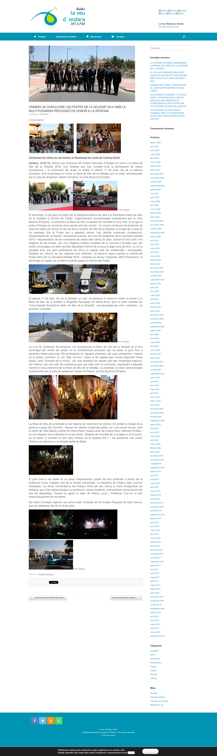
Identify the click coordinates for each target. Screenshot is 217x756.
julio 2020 (154, 428)
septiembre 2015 (157, 635)
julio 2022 (154, 334)
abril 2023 (154, 299)
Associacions (156, 662)
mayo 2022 (155, 342)
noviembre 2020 (157, 412)
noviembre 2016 (157, 600)
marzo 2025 (155, 209)
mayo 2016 (155, 624)
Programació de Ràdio (66, 36)
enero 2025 (155, 216)
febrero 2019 (155, 494)
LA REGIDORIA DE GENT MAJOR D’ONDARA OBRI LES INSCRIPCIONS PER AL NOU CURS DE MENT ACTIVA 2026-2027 (167, 114)
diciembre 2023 (156, 267)
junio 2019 (154, 479)
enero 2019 (155, 498)
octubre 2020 (155, 416)
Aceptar (150, 751)
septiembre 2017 (157, 561)
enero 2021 (155, 404)
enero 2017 (155, 592)
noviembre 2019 (157, 459)
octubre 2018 (155, 510)
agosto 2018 (155, 518)
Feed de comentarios (159, 701)
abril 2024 (154, 252)
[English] (182, 10)
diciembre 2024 (156, 220)
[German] (171, 13)
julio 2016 (154, 616)
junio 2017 (154, 573)
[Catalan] (163, 10)
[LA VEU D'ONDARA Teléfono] (58, 720)
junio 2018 (154, 526)
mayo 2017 (155, 577)
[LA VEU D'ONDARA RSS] (50, 720)
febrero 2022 (155, 353)
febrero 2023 (155, 306)
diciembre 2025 (156, 173)
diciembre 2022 (156, 314)
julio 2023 (154, 287)
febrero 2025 (155, 212)
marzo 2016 (155, 632)
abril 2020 (154, 440)
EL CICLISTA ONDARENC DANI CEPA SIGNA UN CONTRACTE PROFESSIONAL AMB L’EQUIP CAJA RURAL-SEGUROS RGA (169, 76)
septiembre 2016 (157, 608)
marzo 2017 (155, 585)
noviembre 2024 (157, 224)
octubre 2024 (155, 228)
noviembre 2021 (157, 365)
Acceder (153, 693)
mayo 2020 (155, 436)
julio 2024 (154, 240)
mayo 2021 (155, 389)
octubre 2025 (155, 181)
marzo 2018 (155, 538)
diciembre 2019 (156, 455)
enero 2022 (155, 357)
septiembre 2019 (157, 467)
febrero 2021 (155, 400)
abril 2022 (154, 346)
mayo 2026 (155, 154)
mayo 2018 (155, 530)
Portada (41, 36)
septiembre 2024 (157, 232)
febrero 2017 (155, 588)
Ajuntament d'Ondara (108, 732)
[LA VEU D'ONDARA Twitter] (42, 720)
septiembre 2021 (157, 373)
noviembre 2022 (157, 318)
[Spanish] (172, 10)
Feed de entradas (157, 697)
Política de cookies (109, 735)
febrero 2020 (155, 447)
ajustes (131, 752)
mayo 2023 (155, 295)
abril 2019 (154, 487)
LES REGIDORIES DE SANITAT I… (126, 598)
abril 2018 (154, 534)
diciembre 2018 (156, 502)
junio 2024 (154, 244)
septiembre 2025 (157, 185)
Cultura (153, 666)
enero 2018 (155, 545)
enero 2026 (155, 169)
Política (153, 678)
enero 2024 (155, 263)
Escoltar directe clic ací (169, 26)
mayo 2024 (155, 248)
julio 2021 (154, 381)
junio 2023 (154, 291)
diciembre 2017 (156, 549)
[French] (163, 13)
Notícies (153, 674)
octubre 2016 (155, 604)
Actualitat (41, 574)
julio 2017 (154, 569)
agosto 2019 (155, 471)
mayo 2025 (155, 201)
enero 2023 (155, 310)
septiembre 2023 (157, 279)
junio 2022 (154, 338)
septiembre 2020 (157, 420)
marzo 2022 (155, 350)
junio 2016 (154, 620)
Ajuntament (50, 574)
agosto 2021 (155, 377)
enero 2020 (155, 451)
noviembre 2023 (157, 271)
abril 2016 (154, 628)
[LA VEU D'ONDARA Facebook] (34, 720)
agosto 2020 (155, 424)
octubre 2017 (155, 557)
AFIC (152, 654)
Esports (153, 670)
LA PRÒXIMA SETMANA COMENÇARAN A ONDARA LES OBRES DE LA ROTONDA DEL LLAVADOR (169, 65)
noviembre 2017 (157, 553)
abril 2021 (154, 393)
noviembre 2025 (157, 177)
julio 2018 (154, 522)
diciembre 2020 (156, 408)
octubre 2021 (155, 369)
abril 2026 (154, 158)
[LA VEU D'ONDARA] (58, 16)
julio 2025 (154, 193)
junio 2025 (154, 197)
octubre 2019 (155, 463)
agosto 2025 (155, 189)
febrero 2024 (155, 259)
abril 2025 (154, 205)
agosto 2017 (155, 565)
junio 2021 (154, 385)
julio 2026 (154, 146)
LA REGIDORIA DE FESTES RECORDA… (47, 598)
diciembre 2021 (156, 361)
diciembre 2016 (156, 596)
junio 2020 (154, 432)
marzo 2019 (155, 491)
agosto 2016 (155, 612)
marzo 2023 (155, 303)
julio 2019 (154, 475)
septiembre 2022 (157, 326)
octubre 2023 (155, 275)
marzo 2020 (155, 444)
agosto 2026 (155, 142)
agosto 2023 (155, 283)
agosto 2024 (155, 236)
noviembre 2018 (157, 506)
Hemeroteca (95, 36)
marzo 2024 (155, 256)
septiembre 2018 (157, 514)
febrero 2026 (155, 165)
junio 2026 (154, 150)
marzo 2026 (155, 162)
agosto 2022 (155, 330)
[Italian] (180, 13)
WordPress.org (156, 704)
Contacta (120, 36)
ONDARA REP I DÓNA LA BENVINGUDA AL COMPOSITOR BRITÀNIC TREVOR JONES (168, 87)
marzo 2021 (155, 397)
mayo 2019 (155, 483)
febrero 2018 (155, 541)
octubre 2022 (155, 322)
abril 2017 (154, 581)
